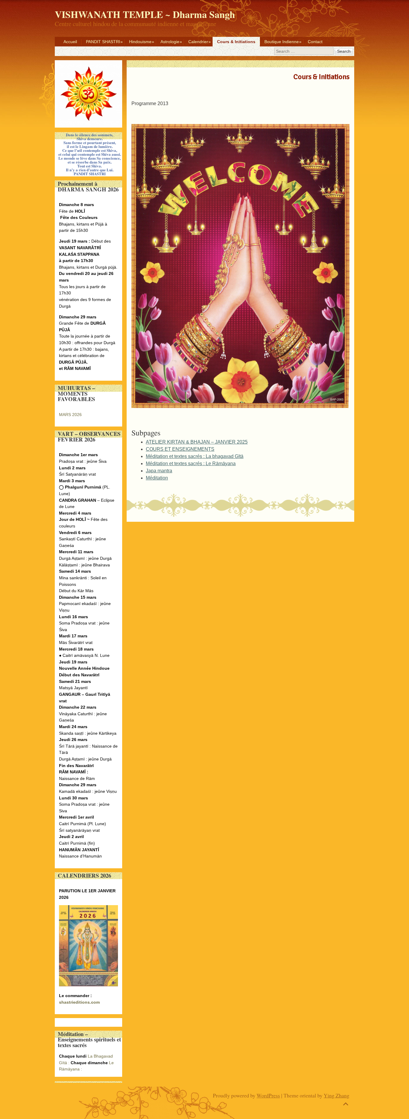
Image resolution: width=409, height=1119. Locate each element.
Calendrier (198, 41)
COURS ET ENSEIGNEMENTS (180, 449)
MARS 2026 (70, 414)
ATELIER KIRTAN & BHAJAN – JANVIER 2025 (197, 441)
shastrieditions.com (79, 1002)
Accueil (70, 41)
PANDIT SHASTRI (103, 41)
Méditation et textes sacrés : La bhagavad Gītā (194, 456)
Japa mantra (159, 470)
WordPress (268, 1095)
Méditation (157, 477)
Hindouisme (140, 41)
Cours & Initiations (236, 41)
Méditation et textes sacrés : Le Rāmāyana (191, 463)
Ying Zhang (336, 1095)
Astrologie (169, 41)
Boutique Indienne (281, 41)
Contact (315, 41)
